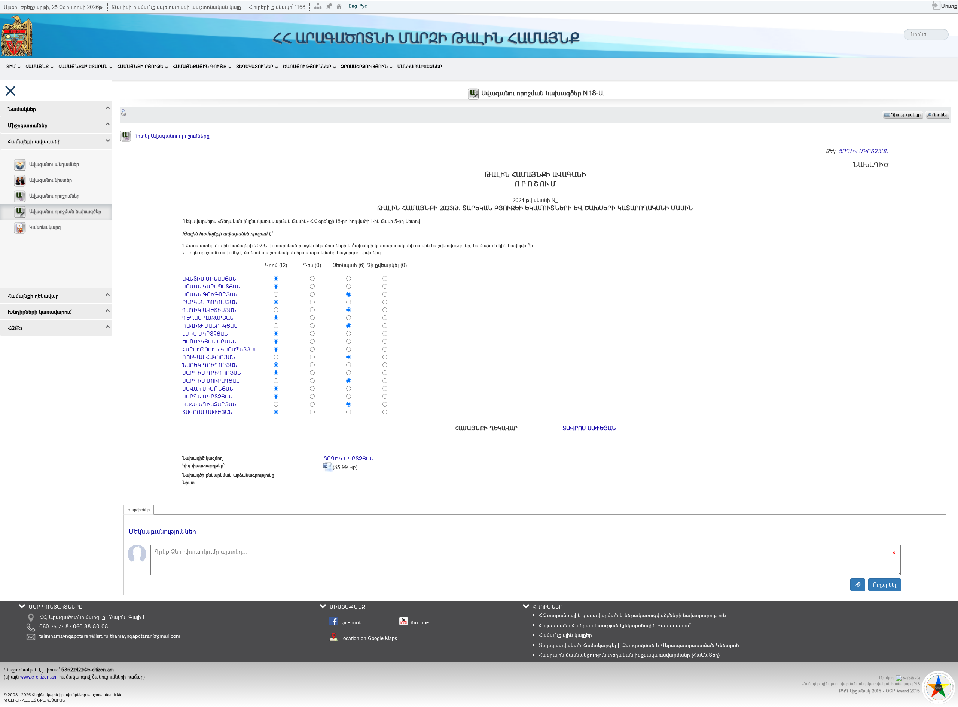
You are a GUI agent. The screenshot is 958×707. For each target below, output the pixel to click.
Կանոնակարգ (45, 227)
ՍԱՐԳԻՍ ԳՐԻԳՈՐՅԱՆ (211, 372)
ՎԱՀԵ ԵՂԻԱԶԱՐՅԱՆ (209, 404)
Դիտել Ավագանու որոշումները (171, 135)
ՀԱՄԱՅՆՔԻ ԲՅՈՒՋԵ (140, 66)
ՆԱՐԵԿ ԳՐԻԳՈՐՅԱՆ (209, 364)
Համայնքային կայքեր (565, 635)
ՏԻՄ (11, 66)
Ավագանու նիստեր (50, 180)
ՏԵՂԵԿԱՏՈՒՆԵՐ (254, 66)
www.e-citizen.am (39, 676)
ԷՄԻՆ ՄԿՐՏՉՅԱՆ (205, 333)
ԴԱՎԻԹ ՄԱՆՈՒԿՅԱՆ (210, 325)
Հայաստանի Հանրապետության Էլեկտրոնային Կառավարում (615, 625)
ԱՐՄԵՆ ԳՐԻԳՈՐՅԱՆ (209, 294)
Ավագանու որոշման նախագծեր (65, 211)
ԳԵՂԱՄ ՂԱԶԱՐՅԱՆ (208, 317)
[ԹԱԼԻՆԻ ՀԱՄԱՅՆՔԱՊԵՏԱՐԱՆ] (17, 35)
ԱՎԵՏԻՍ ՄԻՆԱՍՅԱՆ (209, 278)
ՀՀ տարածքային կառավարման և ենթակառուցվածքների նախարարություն (632, 615)
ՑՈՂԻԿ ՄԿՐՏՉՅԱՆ (863, 150)
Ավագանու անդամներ (54, 164)
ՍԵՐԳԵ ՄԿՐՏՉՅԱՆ (207, 396)
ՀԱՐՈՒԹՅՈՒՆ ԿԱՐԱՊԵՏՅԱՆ (220, 349)
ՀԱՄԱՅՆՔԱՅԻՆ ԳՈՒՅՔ (199, 66)
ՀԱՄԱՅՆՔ (37, 66)
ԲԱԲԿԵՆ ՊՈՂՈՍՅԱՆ (209, 302)
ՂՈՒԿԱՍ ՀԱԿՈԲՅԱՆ (208, 357)
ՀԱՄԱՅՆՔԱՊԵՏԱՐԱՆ (82, 66)
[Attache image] (857, 584)
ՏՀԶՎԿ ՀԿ (911, 678)
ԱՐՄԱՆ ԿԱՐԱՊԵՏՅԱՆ (211, 286)
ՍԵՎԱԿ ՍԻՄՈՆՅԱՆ (207, 388)
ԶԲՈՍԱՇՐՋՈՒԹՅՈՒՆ (364, 66)
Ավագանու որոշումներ (54, 195)
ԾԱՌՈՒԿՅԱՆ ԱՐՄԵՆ (209, 341)
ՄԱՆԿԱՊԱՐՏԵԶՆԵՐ (419, 66)
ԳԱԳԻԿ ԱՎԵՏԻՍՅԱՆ (209, 309)
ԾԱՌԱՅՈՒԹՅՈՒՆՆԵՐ (307, 66)
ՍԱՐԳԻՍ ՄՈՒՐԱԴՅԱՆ (211, 380)
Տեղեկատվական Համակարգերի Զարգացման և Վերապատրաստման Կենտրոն (639, 645)
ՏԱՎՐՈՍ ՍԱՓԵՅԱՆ (207, 412)
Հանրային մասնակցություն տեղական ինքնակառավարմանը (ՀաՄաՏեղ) (629, 654)
